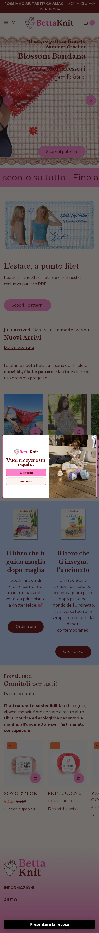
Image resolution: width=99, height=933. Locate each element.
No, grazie (25, 481)
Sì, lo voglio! (26, 473)
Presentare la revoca (49, 924)
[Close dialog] (94, 438)
